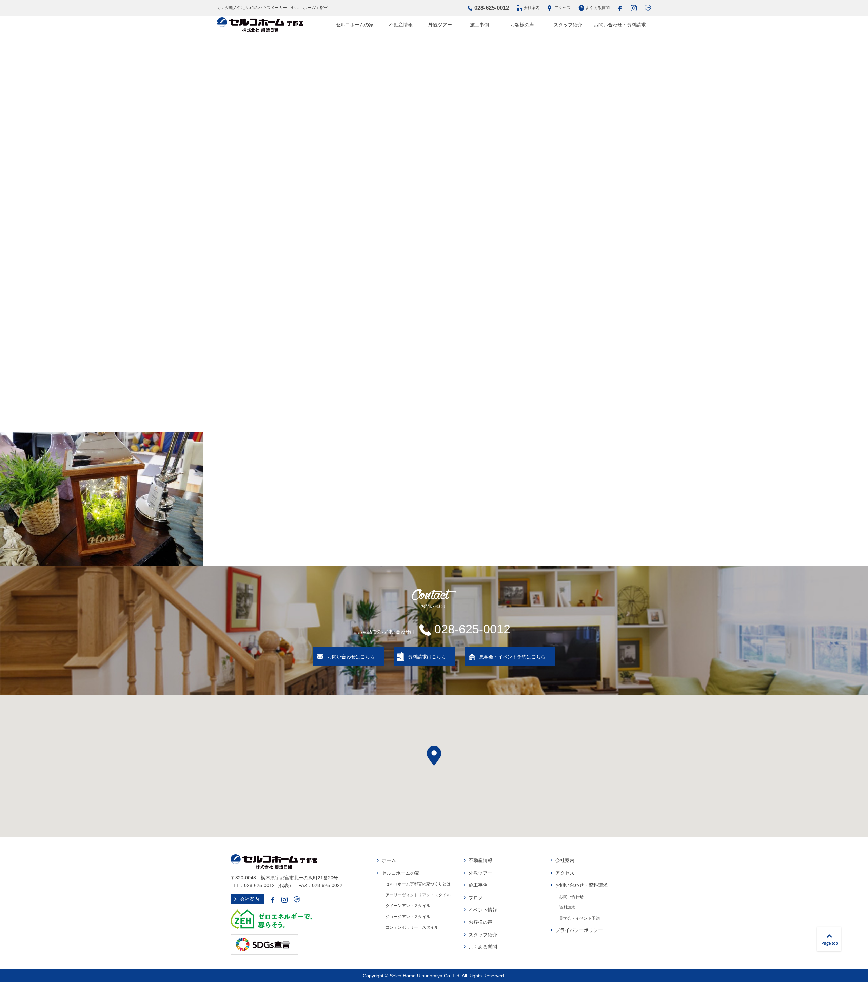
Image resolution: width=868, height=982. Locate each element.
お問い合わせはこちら (351, 656)
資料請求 (567, 907)
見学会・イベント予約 (579, 918)
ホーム (389, 860)
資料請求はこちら (427, 656)
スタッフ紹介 (568, 24)
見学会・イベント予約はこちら (512, 656)
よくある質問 (597, 7)
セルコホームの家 (355, 24)
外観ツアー (440, 24)
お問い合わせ (571, 896)
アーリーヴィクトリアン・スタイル (418, 895)
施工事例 (479, 24)
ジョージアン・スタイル (408, 916)
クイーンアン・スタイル (408, 905)
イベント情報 (483, 910)
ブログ (476, 897)
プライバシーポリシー (579, 930)
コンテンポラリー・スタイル (412, 927)
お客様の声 (522, 24)
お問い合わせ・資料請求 (620, 24)
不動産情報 (401, 24)
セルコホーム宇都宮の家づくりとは (418, 884)
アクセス (562, 7)
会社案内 (532, 7)
